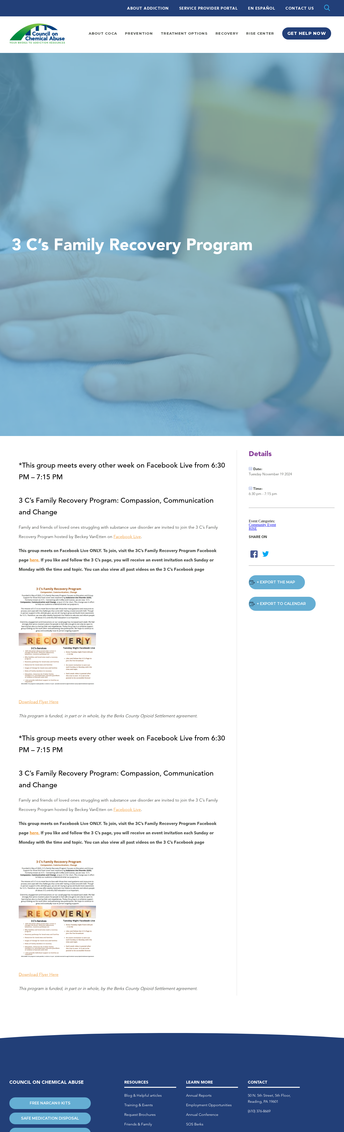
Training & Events (138, 1105)
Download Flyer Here (39, 701)
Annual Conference (202, 1114)
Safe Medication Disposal (50, 1118)
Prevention (139, 33)
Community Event (262, 525)
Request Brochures (140, 1114)
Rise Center (260, 33)
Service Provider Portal (208, 8)
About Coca (103, 33)
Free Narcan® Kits (50, 1103)
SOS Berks (194, 1124)
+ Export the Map (276, 582)
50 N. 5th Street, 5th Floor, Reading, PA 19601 (269, 1098)
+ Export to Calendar (281, 603)
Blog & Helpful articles (143, 1095)
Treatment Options (184, 33)
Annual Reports (199, 1095)
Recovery (227, 33)
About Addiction (148, 8)
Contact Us (299, 8)
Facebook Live (127, 536)
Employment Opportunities (209, 1105)
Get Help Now (306, 33)
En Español (261, 8)
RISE (253, 529)
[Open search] (327, 8)
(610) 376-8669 (259, 1111)
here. (35, 560)
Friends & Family (138, 1124)
